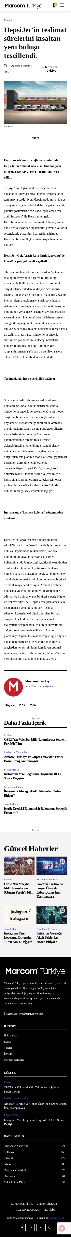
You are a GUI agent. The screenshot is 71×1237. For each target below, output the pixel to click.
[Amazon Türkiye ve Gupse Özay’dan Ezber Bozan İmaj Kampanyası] (51, 866)
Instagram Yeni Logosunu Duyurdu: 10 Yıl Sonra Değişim (18, 937)
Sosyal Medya (11, 769)
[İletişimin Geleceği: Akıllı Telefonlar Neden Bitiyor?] (51, 915)
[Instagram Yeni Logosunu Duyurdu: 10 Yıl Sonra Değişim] (19, 915)
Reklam (8, 735)
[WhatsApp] (35, 146)
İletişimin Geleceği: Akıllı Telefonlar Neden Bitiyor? (49, 937)
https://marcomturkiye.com (40, 686)
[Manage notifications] (62, 1228)
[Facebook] (8, 146)
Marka (8, 20)
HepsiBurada (27, 705)
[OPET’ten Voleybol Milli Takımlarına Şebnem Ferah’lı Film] (19, 866)
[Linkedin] (45, 146)
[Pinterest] (26, 146)
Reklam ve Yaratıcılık (15, 752)
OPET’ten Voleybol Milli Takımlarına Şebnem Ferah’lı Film (18, 888)
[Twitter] (17, 146)
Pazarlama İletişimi (14, 786)
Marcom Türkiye (51, 68)
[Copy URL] (63, 146)
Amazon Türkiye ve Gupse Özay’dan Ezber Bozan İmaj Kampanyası (33, 759)
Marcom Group (56, 1217)
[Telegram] (54, 146)
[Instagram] (31, 1227)
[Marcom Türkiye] (13, 687)
